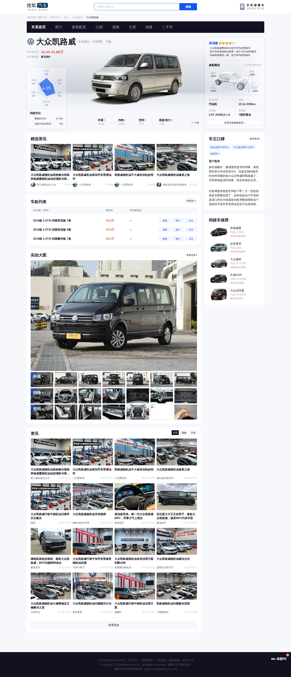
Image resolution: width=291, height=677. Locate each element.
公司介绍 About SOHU (111, 660)
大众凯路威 (92, 17)
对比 (191, 220)
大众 (66, 17)
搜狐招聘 (147, 660)
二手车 (167, 27)
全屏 (196, 122)
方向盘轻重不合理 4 (243, 147)
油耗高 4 (214, 153)
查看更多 (191, 255)
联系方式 (188, 660)
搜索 (188, 6)
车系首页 (38, 27)
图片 (58, 27)
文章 (132, 27)
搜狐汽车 (37, 7)
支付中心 (133, 660)
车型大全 (55, 17)
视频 (115, 27)
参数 (165, 220)
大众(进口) (77, 17)
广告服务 (160, 660)
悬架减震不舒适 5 (219, 147)
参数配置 (79, 27)
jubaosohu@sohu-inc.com (161, 668)
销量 (149, 27)
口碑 (99, 27)
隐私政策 (174, 660)
